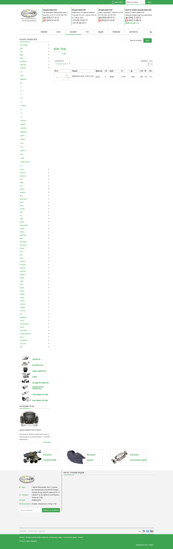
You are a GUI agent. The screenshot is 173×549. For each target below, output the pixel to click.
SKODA (22, 288)
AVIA (21, 52)
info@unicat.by (36, 500)
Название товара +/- (62, 64)
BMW (21, 55)
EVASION (23, 121)
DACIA (22, 169)
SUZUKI (22, 298)
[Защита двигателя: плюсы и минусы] (29, 418)
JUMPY (22, 136)
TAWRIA (22, 307)
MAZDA (22, 232)
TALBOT (22, 301)
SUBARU (22, 294)
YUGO (21, 337)
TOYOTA (23, 311)
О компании (23, 531)
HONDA (22, 189)
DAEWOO (23, 173)
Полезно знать (32, 531)
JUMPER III (23, 132)
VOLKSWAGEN (24, 324)
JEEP (21, 212)
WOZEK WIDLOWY (25, 334)
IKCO (21, 196)
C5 (21, 113)
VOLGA (22, 321)
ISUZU (21, 202)
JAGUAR (22, 209)
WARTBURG (23, 330)
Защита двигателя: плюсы (30, 430)
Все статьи (47, 442)
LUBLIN (22, 229)
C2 (21, 94)
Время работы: (26, 504)
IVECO (22, 206)
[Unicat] (29, 15)
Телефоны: (25, 495)
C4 (21, 109)
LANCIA (22, 222)
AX (21, 72)
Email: (23, 500)
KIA (21, 215)
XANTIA (22, 151)
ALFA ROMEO (24, 45)
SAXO (22, 143)
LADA (21, 219)
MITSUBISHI (23, 242)
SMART (22, 291)
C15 (21, 91)
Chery (21, 58)
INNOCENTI (23, 199)
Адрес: (24, 487)
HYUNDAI (22, 192)
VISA (21, 147)
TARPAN (22, 304)
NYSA (21, 252)
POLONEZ (23, 265)
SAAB (21, 281)
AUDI (21, 48)
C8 (21, 117)
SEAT (21, 284)
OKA (21, 255)
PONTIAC (23, 268)
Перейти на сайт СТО (132, 23)
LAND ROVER (24, 225)
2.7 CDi (64, 54)
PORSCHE (23, 271)
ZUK (21, 347)
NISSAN (22, 248)
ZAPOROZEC (24, 340)
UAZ (21, 314)
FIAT (21, 179)
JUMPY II (23, 139)
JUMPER (22, 124)
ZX (21, 166)
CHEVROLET (23, 61)
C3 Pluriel (23, 106)
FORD (21, 183)
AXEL (21, 76)
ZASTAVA (23, 344)
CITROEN (23, 68)
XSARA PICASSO (25, 162)
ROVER (22, 278)
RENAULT (22, 275)
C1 (21, 87)
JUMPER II (23, 128)
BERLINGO (23, 79)
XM (21, 154)
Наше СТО (41, 531)
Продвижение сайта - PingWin (145, 545)
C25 (21, 98)
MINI (21, 238)
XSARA (22, 158)
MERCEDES (23, 235)
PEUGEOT (23, 261)
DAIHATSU (23, 176)
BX (21, 83)
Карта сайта (119, 2)
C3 (21, 102)
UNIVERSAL (23, 317)
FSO (21, 186)
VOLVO (22, 327)
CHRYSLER (23, 65)
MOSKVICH (23, 245)
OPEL (21, 258)
